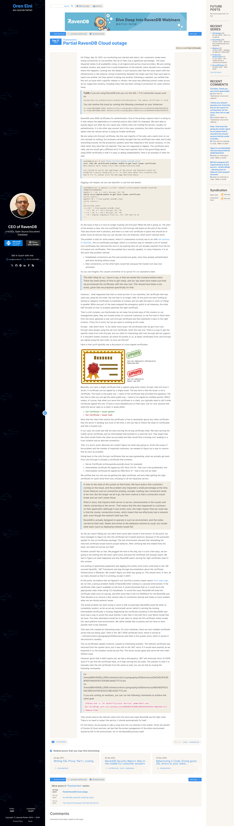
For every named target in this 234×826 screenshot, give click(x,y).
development (63, 768)
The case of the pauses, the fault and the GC (81, 803)
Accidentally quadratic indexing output (78, 797)
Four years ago (161, 580)
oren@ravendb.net (15, 259)
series (98, 34)
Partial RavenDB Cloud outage (75, 792)
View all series (215, 72)
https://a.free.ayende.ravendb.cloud (123, 161)
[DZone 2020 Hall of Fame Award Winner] (33, 243)
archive (98, 6)
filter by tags (83, 6)
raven (185, 742)
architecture (114, 768)
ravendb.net (194, 742)
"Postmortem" (75, 786)
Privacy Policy (18, 821)
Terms (30, 821)
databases (130, 768)
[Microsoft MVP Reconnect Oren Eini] (13, 243)
